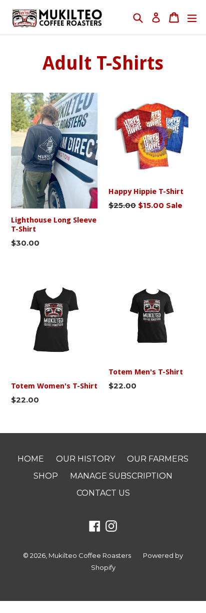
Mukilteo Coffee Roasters (89, 555)
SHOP (46, 476)
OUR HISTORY (85, 459)
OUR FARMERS (157, 459)
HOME (31, 459)
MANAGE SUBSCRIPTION (121, 476)
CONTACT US (103, 493)
